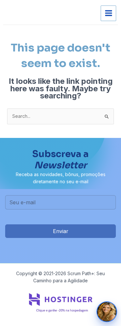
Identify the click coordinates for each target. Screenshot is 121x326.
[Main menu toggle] (108, 13)
